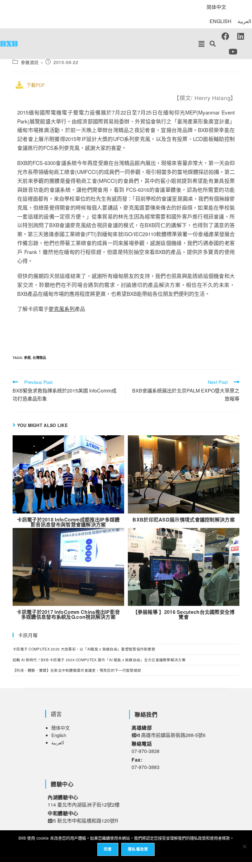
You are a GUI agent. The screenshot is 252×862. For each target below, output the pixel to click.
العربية (244, 21)
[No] (244, 846)
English (58, 735)
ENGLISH (220, 21)
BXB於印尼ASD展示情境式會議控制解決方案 (183, 519)
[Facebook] (225, 36)
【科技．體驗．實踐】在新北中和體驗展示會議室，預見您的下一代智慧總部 (77, 670)
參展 (27, 357)
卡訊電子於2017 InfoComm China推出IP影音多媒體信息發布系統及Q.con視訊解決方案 (68, 614)
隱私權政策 (138, 849)
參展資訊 (30, 62)
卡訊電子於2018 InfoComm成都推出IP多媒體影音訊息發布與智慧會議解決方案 (68, 522)
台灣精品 (39, 357)
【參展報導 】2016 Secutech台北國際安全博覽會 (184, 614)
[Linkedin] (240, 36)
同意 (108, 849)
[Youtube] (233, 51)
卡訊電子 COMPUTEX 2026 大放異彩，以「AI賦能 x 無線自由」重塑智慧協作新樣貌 (84, 649)
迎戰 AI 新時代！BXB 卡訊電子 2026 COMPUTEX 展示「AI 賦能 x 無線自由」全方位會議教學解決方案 (99, 659)
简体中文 (216, 6)
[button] (201, 44)
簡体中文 (60, 727)
